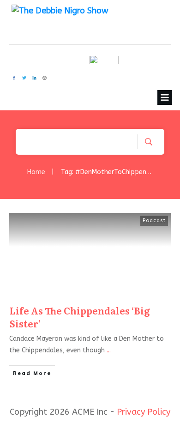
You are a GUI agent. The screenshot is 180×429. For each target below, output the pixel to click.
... (109, 350)
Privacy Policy (143, 412)
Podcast (154, 221)
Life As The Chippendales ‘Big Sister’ (80, 316)
